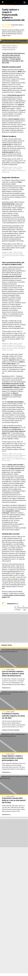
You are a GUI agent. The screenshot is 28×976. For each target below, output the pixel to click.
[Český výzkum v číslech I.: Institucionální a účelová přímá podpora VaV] (14, 754)
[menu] (24, 2)
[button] (15, 608)
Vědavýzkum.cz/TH (8, 27)
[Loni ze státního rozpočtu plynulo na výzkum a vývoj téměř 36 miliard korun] (14, 669)
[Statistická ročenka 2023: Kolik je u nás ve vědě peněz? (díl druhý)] (14, 796)
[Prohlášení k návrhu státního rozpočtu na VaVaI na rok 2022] (14, 711)
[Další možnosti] (19, 688)
